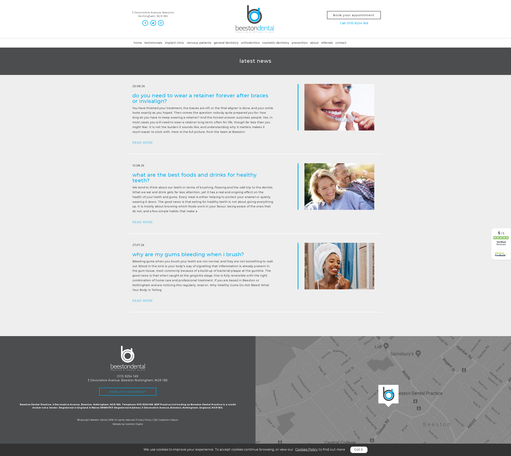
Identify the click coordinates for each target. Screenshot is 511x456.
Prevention (300, 43)
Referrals (327, 43)
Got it (358, 449)
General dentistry (226, 43)
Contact (340, 43)
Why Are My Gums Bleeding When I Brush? (188, 254)
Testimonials (153, 43)
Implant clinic (174, 43)
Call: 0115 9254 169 (354, 23)
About (314, 43)
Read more (142, 142)
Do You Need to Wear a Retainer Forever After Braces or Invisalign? (200, 98)
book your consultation (128, 391)
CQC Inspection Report (165, 419)
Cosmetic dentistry (275, 43)
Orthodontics (250, 43)
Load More (255, 321)
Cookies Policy (306, 449)
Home (138, 43)
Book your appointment (353, 15)
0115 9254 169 (127, 376)
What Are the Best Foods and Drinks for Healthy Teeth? (194, 177)
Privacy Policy (143, 419)
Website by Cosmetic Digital (127, 424)
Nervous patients (199, 43)
